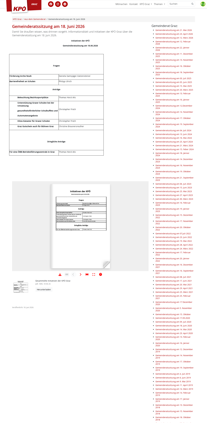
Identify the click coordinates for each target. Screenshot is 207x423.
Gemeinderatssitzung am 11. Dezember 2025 (174, 55)
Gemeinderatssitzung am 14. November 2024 (174, 113)
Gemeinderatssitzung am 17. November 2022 (174, 222)
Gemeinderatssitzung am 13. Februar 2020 (173, 338)
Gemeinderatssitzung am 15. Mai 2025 (173, 86)
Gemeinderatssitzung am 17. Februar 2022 (173, 253)
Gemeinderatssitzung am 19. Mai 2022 (173, 241)
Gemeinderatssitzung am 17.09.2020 (172, 318)
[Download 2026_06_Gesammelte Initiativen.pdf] (60, 274)
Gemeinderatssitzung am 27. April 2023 (174, 195)
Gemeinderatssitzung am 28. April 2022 (174, 244)
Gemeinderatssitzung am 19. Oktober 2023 (173, 172)
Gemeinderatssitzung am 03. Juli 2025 (173, 78)
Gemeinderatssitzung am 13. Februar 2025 (173, 94)
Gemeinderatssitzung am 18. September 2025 (174, 73)
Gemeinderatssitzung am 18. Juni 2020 (173, 325)
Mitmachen (121, 4)
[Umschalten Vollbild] (94, 274)
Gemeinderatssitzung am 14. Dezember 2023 (174, 160)
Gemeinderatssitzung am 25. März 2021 (174, 292)
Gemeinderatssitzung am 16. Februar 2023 (173, 203)
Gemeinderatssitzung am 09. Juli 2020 (173, 321)
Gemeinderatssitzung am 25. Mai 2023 (173, 191)
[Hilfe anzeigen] (100, 274)
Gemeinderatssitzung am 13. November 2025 (174, 61)
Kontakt (133, 4)
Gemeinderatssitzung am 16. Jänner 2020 (172, 344)
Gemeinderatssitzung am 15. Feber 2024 (174, 149)
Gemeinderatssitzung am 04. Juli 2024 (173, 130)
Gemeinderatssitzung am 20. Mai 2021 (173, 284)
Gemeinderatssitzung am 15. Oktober (173, 314)
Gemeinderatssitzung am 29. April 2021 (174, 288)
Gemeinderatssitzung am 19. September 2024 (174, 125)
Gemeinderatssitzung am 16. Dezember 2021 (174, 265)
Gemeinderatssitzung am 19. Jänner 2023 (172, 210)
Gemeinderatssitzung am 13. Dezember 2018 (174, 406)
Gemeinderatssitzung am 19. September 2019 (174, 368)
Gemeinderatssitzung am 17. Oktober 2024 (173, 119)
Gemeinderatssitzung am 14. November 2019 (174, 356)
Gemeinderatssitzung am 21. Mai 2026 (173, 30)
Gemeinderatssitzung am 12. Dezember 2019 (174, 350)
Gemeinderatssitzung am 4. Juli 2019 (172, 374)
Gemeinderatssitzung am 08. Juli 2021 (173, 277)
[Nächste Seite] (80, 274)
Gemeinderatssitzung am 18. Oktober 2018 (173, 418)
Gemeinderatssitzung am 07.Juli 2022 (173, 233)
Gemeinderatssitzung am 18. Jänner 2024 (172, 154)
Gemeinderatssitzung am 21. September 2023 (174, 178)
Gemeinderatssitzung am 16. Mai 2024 (173, 138)
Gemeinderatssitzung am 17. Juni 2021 (173, 280)
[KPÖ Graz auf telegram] (64, 3)
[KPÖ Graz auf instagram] (57, 3)
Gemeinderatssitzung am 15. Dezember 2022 (174, 216)
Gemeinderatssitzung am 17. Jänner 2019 (172, 400)
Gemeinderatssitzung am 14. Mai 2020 (173, 329)
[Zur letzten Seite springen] (87, 274)
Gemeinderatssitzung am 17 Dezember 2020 (173, 303)
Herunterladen (44, 289)
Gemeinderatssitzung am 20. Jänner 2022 (172, 259)
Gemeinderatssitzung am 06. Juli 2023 (173, 184)
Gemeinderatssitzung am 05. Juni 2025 (173, 82)
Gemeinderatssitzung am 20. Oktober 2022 (173, 228)
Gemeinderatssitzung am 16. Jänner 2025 (172, 100)
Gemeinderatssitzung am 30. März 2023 (174, 199)
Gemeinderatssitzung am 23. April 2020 (174, 333)
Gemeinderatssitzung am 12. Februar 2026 (173, 42)
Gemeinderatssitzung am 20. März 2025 (174, 89)
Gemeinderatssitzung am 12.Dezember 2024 (173, 107)
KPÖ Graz (145, 4)
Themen (158, 4)
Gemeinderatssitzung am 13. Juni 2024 (173, 134)
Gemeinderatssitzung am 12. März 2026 (174, 37)
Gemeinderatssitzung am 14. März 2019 (174, 389)
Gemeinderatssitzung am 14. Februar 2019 (173, 393)
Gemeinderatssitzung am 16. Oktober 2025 (173, 67)
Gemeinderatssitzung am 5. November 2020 (173, 309)
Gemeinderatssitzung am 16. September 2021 (174, 271)
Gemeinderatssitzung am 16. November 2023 (174, 166)
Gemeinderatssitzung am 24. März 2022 (174, 248)
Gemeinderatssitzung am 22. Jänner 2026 (172, 48)
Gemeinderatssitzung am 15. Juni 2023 (173, 187)
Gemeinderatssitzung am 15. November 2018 (174, 412)
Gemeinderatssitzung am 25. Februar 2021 (173, 297)
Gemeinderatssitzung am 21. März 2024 (174, 145)
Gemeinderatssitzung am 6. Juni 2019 (173, 377)
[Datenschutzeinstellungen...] (203, 4)
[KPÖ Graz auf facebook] (50, 3)
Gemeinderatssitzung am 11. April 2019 (174, 385)
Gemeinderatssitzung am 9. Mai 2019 (173, 381)
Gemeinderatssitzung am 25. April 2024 (174, 141)
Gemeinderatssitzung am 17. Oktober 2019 (173, 362)
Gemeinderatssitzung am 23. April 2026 (174, 34)
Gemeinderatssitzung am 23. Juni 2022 (173, 237)
